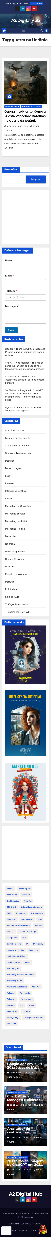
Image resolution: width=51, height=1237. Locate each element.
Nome (9, 260)
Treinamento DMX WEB (18, 612)
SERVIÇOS (37, 1224)
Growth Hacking (14, 944)
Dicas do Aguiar (14, 468)
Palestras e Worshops (17, 574)
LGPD (27, 962)
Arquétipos (12, 895)
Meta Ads (36, 987)
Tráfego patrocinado (33, 1017)
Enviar (11, 330)
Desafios (10, 460)
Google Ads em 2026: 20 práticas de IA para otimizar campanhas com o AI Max (25, 352)
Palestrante (25, 993)
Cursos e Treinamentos (18, 453)
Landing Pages (13, 962)
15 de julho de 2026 (21, 1170)
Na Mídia (10, 543)
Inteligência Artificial (31, 106)
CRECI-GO (11, 907)
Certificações (13, 901)
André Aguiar (25, 889)
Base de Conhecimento (17, 438)
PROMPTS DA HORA (27, 1231)
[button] (42, 30)
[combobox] (8, 297)
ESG (7, 475)
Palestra (10, 993)
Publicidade (11, 589)
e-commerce (37, 913)
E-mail (9, 275)
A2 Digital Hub (25, 20)
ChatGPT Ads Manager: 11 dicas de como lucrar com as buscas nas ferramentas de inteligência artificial (24, 365)
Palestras (11, 999)
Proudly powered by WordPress (17, 1213)
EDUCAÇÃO (26, 1224)
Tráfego (26, 1011)
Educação (11, 919)
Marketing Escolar (15, 513)
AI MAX (10, 889)
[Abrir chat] (43, 1229)
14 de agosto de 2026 (22, 1072)
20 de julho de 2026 (21, 1105)
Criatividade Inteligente (31, 907)
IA (27, 944)
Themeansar (26, 1217)
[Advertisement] (25, 217)
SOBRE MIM (14, 1224)
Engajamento (27, 919)
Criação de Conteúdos (17, 445)
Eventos (9, 483)
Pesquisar (11, 169)
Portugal (10, 581)
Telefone (11, 291)
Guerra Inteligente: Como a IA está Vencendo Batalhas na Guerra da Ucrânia (24, 116)
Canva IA (26, 895)
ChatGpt (27, 901)
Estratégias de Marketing (18, 925)
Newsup (44, 1213)
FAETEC (10, 932)
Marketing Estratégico (17, 987)
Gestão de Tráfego (27, 932)
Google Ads (12, 938)
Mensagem (12, 306)
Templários (12, 1011)
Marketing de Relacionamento (20, 974)
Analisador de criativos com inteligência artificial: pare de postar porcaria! (24, 379)
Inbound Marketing (15, 950)
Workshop (11, 1024)
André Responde (12, 106)
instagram (33, 950)
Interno (9, 498)
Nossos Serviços (14, 559)
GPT (24, 938)
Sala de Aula (12, 596)
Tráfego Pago (13, 1017)
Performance (27, 999)
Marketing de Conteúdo (18, 506)
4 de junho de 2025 (17, 126)
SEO (21, 1005)
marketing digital (14, 981)
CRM (9, 913)
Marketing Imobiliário (16, 521)
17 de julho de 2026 (21, 1137)
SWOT (31, 1005)
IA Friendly (38, 944)
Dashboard (21, 913)
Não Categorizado (15, 551)
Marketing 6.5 (13, 968)
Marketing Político (15, 528)
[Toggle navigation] (23, 31)
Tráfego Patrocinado (16, 604)
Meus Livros (12, 536)
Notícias (9, 566)
